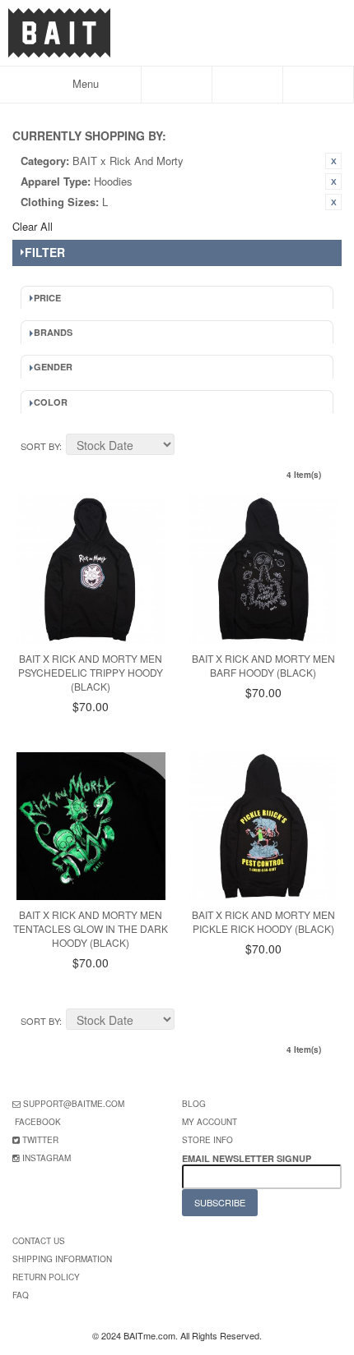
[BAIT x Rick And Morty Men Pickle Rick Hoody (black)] (263, 826)
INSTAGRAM (46, 1158)
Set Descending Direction (189, 446)
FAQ (20, 1295)
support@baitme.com (73, 1103)
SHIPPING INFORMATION (62, 1259)
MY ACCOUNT (209, 1122)
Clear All (32, 226)
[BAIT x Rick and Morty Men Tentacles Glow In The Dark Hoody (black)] (91, 826)
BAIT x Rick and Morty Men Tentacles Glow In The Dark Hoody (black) (90, 928)
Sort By (40, 445)
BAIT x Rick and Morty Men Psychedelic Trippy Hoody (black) (90, 672)
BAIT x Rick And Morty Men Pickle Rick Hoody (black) (263, 921)
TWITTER (40, 1140)
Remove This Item (333, 161)
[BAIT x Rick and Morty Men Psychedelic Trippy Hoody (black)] (91, 569)
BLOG (194, 1103)
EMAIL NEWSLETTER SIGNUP (248, 1158)
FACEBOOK (38, 1122)
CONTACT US (38, 1241)
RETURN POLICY (46, 1277)
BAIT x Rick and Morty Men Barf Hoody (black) (263, 665)
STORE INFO (207, 1140)
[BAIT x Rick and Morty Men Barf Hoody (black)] (263, 569)
